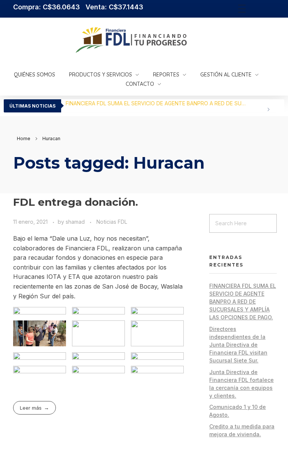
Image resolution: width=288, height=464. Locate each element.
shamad (76, 222)
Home (23, 138)
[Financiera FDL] (168, 40)
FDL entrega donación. (75, 202)
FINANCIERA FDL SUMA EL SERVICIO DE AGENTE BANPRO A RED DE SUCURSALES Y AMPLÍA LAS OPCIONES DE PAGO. (159, 103)
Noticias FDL (111, 222)
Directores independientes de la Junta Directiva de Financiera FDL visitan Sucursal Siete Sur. (238, 345)
